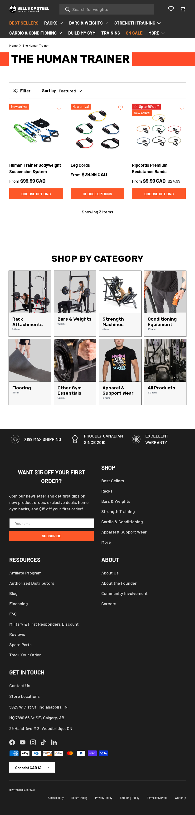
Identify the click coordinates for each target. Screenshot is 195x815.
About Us (110, 572)
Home (13, 45)
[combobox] (106, 9)
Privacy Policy (103, 797)
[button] (183, 9)
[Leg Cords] (97, 130)
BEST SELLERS (24, 22)
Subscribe (51, 535)
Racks (106, 490)
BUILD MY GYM (82, 32)
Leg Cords (80, 165)
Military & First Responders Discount (44, 624)
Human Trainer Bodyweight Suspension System (35, 168)
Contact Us (19, 685)
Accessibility (56, 797)
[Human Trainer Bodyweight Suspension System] (36, 130)
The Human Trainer (36, 45)
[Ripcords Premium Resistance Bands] (159, 130)
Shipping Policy (129, 797)
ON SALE (134, 32)
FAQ (12, 613)
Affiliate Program (25, 572)
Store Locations (24, 696)
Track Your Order (25, 654)
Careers (108, 603)
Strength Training (118, 511)
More (106, 542)
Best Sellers (112, 480)
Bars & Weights (115, 501)
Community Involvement (124, 593)
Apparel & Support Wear (124, 531)
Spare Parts (20, 644)
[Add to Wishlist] (59, 107)
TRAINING (110, 32)
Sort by (49, 90)
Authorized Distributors (31, 583)
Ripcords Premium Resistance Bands (149, 168)
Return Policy (79, 797)
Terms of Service (157, 797)
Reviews (17, 634)
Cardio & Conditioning (122, 521)
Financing (18, 603)
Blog (13, 593)
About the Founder (119, 583)
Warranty (180, 797)
